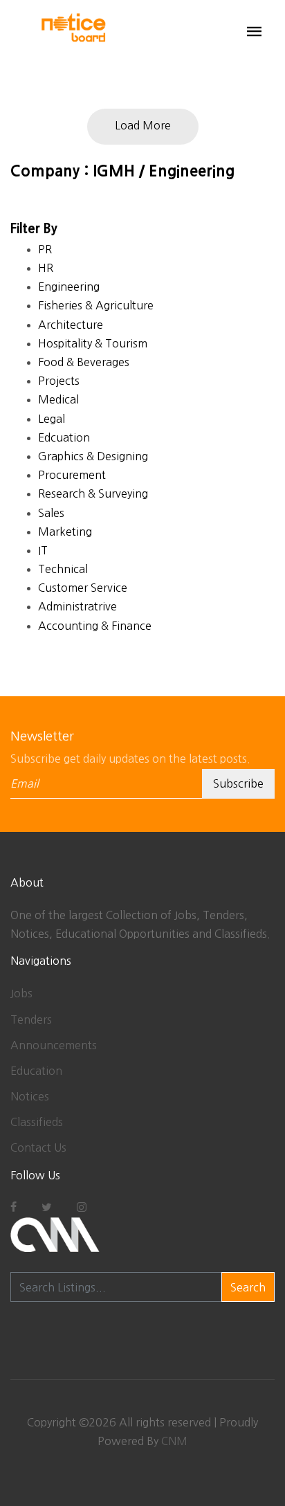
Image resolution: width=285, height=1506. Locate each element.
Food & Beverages (83, 362)
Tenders (31, 1019)
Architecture (70, 324)
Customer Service (82, 587)
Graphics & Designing (93, 456)
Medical (58, 399)
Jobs (21, 993)
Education (36, 1070)
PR (45, 249)
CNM (174, 1440)
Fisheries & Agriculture (96, 305)
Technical (63, 568)
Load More (143, 125)
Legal (51, 418)
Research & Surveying (93, 493)
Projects (59, 380)
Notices (29, 1096)
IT (43, 550)
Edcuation (64, 437)
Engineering (69, 286)
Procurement (72, 474)
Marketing (65, 531)
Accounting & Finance (94, 625)
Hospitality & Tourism (92, 343)
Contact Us (38, 1147)
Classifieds (36, 1121)
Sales (51, 512)
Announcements (53, 1045)
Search (248, 1287)
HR (45, 267)
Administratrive (77, 606)
